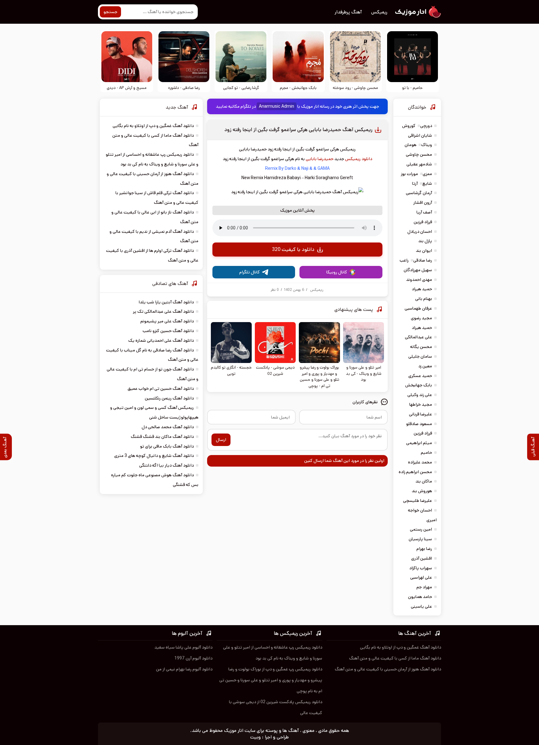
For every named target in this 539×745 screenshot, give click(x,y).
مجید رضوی (421, 318)
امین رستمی (421, 529)
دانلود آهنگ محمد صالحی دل (168, 427)
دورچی (426, 126)
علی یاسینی (421, 606)
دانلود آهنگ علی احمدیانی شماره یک (161, 340)
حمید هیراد (422, 289)
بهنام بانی (423, 299)
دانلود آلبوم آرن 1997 (193, 658)
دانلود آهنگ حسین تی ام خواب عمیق (161, 388)
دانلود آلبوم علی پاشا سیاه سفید (183, 647)
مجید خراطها (420, 404)
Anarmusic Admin (276, 106)
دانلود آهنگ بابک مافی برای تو (167, 446)
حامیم (426, 452)
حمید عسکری (420, 376)
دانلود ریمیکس (358, 159)
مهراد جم (424, 587)
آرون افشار (422, 202)
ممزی (427, 174)
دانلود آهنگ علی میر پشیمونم (167, 321)
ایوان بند (424, 251)
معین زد (425, 366)
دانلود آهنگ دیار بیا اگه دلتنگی (166, 465)
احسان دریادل (419, 231)
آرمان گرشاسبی (419, 193)
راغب (404, 260)
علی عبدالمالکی (418, 337)
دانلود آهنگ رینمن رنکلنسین (169, 398)
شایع (427, 183)
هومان (410, 145)
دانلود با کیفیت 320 (293, 249)
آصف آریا (424, 212)
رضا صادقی (422, 260)
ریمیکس (379, 12)
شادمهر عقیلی (419, 164)
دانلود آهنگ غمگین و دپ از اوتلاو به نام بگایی (153, 126)
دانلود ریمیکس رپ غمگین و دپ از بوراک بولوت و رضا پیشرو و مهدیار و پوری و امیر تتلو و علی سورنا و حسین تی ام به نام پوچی (270, 680)
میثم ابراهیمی (419, 443)
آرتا (415, 183)
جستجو (110, 12)
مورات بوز (409, 174)
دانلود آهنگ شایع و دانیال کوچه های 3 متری (154, 456)
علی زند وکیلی (419, 395)
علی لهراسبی (421, 577)
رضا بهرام (424, 549)
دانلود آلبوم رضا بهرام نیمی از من (184, 669)
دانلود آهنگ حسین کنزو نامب (168, 331)
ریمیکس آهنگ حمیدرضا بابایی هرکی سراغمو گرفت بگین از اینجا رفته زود (298, 129)
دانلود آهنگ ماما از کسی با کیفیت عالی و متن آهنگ (395, 658)
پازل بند (425, 241)
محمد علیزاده (420, 462)
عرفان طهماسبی (418, 308)
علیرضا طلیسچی (417, 500)
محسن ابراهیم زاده (415, 472)
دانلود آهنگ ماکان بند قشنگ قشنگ (162, 437)
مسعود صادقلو (419, 424)
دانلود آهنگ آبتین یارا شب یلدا (166, 302)
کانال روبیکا (336, 272)
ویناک (426, 145)
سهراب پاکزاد (420, 568)
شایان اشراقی (420, 135)
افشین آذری (421, 558)
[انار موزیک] (417, 12)
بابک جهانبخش (418, 385)
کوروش (408, 126)
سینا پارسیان (420, 539)
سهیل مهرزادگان (418, 270)
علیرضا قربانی (420, 414)
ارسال (221, 440)
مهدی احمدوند (419, 280)
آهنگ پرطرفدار (348, 12)
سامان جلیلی (420, 356)
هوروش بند (422, 491)
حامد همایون (420, 597)
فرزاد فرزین (423, 222)
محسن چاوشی (419, 154)
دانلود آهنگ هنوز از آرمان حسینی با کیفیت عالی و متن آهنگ (388, 669)
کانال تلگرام (249, 272)
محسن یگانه (421, 347)
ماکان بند (423, 481)
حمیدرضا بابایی (319, 159)
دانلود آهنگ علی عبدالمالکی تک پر (163, 311)
